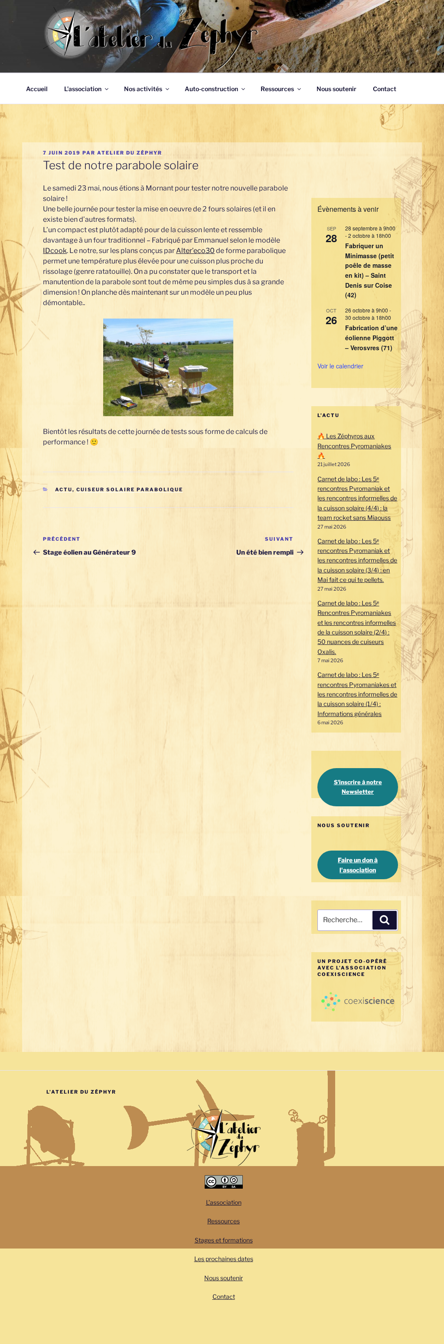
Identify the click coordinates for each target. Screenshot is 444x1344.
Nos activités (143, 88)
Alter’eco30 (195, 250)
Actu (63, 489)
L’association (82, 88)
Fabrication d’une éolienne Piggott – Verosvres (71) (371, 337)
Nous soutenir (336, 88)
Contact (384, 88)
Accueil (37, 88)
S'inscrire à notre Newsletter (358, 787)
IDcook (55, 250)
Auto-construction (211, 88)
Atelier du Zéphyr (129, 153)
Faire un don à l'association (358, 865)
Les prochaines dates (223, 1258)
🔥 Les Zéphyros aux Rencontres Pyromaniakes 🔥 (354, 445)
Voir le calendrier (340, 365)
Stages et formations (224, 1240)
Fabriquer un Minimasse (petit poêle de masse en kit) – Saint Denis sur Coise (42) (369, 270)
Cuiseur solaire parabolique (129, 489)
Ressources (277, 88)
